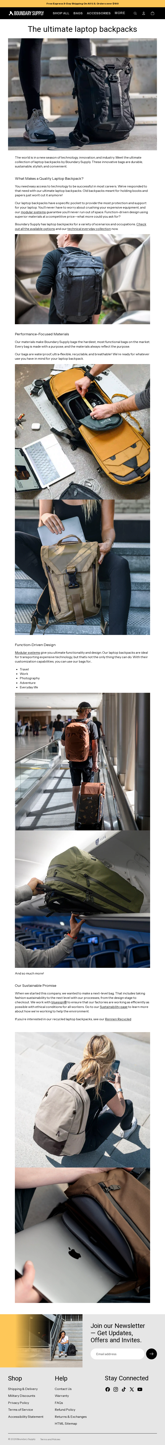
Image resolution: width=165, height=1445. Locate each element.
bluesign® (59, 1002)
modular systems (33, 212)
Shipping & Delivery (23, 1389)
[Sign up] (151, 1353)
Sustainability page (114, 1007)
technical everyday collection (89, 229)
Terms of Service (20, 1410)
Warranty (62, 1396)
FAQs (59, 1403)
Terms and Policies (50, 1439)
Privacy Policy (18, 1403)
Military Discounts (21, 1396)
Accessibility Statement (25, 1417)
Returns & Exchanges (71, 1417)
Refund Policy (65, 1410)
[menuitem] (120, 13)
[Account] (143, 13)
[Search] (135, 13)
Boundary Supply (26, 1439)
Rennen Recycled (118, 1019)
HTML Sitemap (66, 1423)
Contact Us (63, 1389)
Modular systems (27, 652)
